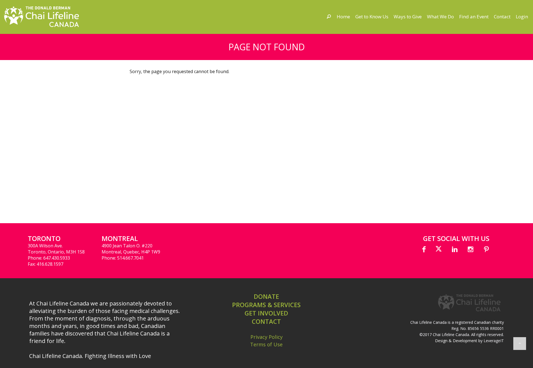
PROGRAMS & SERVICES (266, 304)
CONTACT (266, 321)
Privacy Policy (266, 337)
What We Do (440, 16)
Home (343, 16)
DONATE (266, 296)
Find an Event (474, 16)
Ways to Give (408, 16)
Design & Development (456, 340)
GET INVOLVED (266, 313)
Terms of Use (266, 344)
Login (522, 16)
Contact (502, 16)
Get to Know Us (371, 16)
